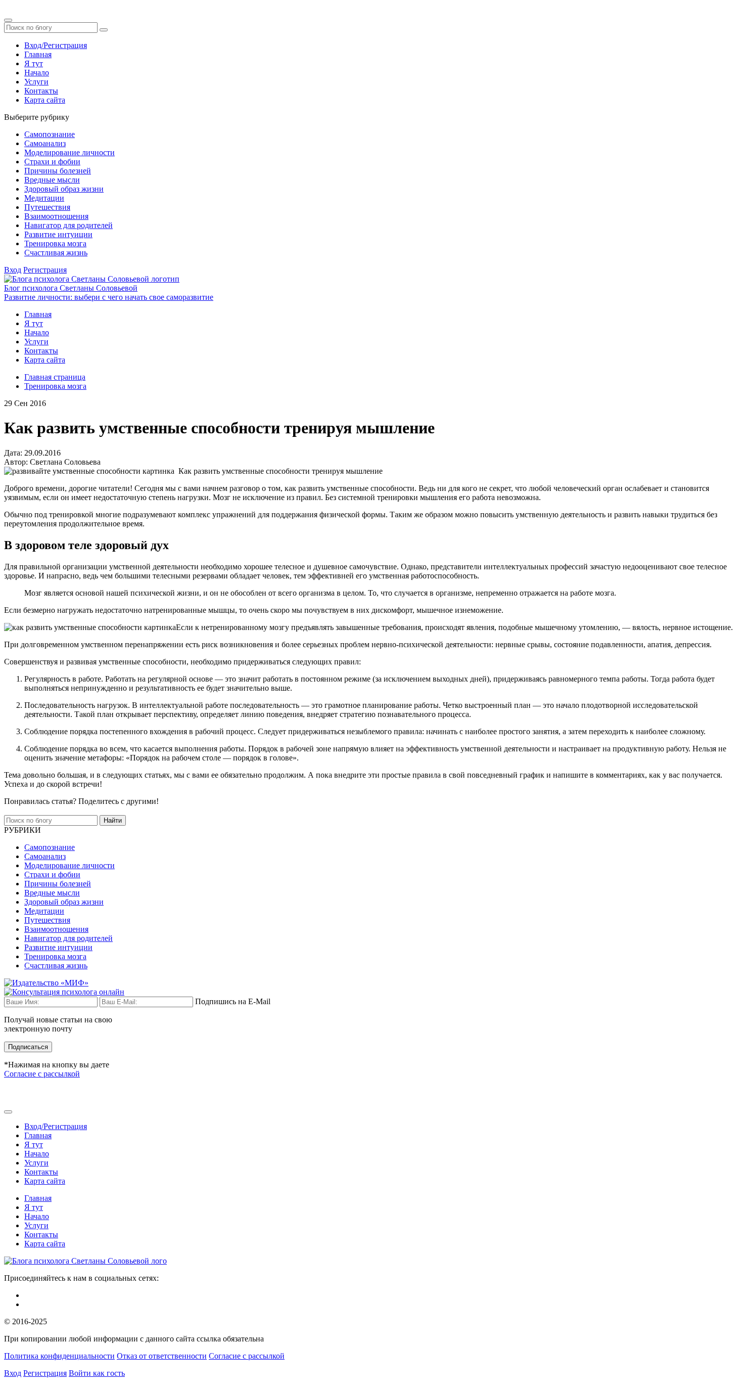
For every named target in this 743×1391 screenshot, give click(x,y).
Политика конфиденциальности (59, 1356)
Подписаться (28, 1047)
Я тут (33, 63)
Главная (38, 54)
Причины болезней (57, 170)
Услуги (36, 81)
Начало (36, 72)
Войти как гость (97, 1373)
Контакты (41, 90)
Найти (113, 820)
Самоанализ (45, 143)
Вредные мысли (52, 179)
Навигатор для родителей (68, 225)
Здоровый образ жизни (64, 189)
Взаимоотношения (56, 216)
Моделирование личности (69, 152)
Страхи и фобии (52, 161)
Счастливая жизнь (55, 252)
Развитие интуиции (58, 234)
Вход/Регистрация (55, 45)
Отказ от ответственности (162, 1356)
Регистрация (45, 269)
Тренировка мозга (55, 243)
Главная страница (54, 377)
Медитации (44, 198)
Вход (12, 269)
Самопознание (49, 134)
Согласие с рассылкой (42, 1073)
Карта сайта (44, 100)
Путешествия (47, 207)
